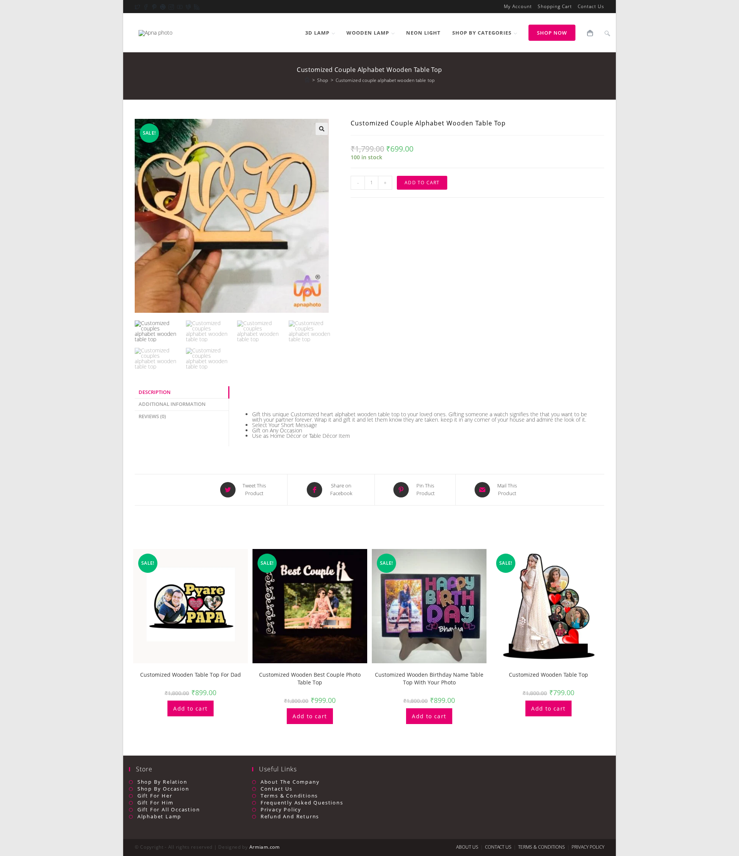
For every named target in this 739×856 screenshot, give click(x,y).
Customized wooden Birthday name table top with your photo (429, 678)
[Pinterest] (153, 6)
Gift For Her (154, 795)
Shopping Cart (555, 6)
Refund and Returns (290, 816)
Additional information (172, 404)
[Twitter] (137, 6)
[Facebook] (144, 6)
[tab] (182, 392)
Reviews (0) (152, 416)
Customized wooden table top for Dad (190, 674)
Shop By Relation (162, 781)
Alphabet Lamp (159, 816)
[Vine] (186, 6)
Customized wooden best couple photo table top (310, 678)
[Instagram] (170, 6)
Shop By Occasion (163, 788)
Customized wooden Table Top (548, 674)
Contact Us (591, 6)
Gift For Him (155, 802)
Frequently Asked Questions (302, 802)
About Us (467, 847)
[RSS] (195, 6)
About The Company (290, 781)
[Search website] (607, 32)
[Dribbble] (161, 6)
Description (155, 392)
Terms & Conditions (289, 795)
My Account (518, 6)
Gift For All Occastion (168, 809)
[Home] (307, 80)
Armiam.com (264, 847)
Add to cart (422, 182)
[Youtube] (178, 6)
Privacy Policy (281, 809)
